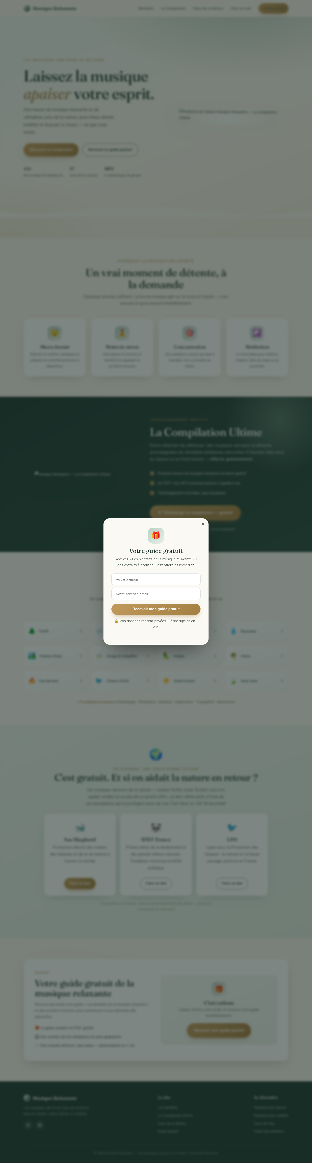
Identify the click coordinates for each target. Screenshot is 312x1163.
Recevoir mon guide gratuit (156, 609)
